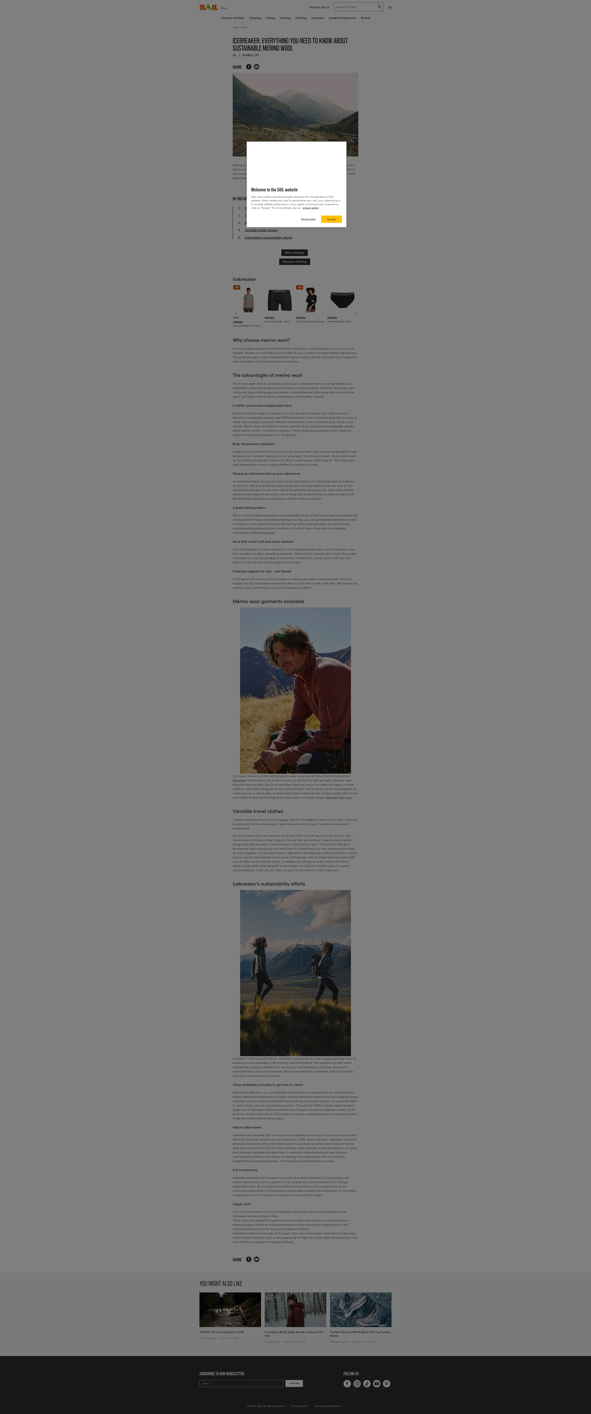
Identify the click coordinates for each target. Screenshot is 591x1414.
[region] (297, 184)
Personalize (308, 219)
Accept (331, 219)
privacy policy (311, 208)
